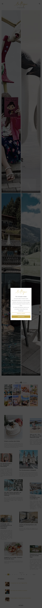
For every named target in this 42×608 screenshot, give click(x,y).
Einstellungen (21, 313)
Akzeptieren (21, 316)
